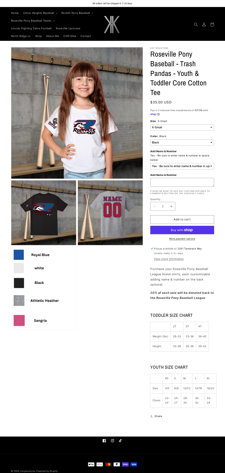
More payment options (182, 238)
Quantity (155, 199)
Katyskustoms (28, 471)
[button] (40, 13)
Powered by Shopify (47, 471)
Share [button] (158, 416)
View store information (169, 259)
